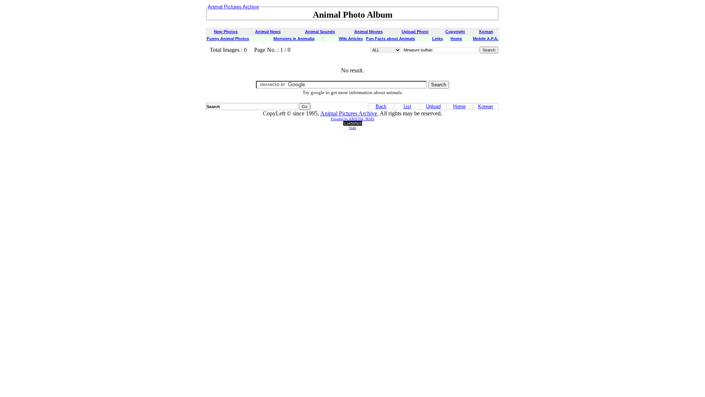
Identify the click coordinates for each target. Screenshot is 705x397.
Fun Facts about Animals (390, 38)
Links (437, 38)
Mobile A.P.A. (485, 38)
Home (456, 38)
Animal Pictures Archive (348, 113)
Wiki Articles (351, 38)
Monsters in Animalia (294, 38)
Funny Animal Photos (228, 38)
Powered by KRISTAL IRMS (353, 119)
